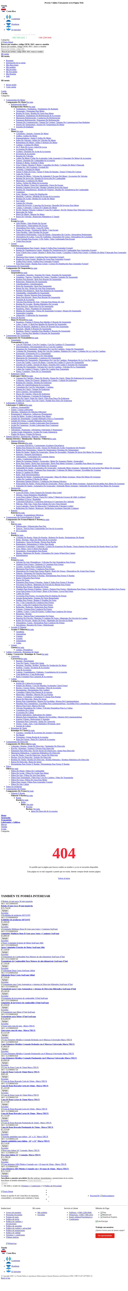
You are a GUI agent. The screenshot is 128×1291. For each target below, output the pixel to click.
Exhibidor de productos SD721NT (15, 920)
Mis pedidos (11, 67)
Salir (8, 76)
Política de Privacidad (53, 1186)
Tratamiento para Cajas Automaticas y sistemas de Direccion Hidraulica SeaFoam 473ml (38, 989)
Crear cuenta (11, 87)
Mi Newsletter (11, 72)
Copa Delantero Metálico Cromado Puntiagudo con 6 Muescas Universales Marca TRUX (39, 1058)
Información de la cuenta (16, 63)
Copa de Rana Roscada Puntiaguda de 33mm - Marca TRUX (27, 1127)
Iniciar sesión (11, 85)
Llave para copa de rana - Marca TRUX (18, 1030)
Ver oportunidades (105, 1236)
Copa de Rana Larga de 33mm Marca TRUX (20, 1100)
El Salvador (16, 30)
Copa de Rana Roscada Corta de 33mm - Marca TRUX (24, 1086)
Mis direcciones (12, 65)
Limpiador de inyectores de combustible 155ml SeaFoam (25, 1003)
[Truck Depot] (7, 1191)
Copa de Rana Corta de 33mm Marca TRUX (20, 1072)
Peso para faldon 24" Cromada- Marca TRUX (21, 1155)
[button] (64, 9)
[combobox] (12, 49)
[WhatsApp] (11, 1243)
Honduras (15, 24)
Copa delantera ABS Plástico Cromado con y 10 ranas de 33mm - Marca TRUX (35, 1169)
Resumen (9, 60)
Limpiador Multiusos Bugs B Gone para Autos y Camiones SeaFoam (30, 933)
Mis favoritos (11, 69)
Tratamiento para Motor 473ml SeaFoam (18, 1016)
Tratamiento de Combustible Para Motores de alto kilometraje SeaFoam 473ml (34, 961)
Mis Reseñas (11, 74)
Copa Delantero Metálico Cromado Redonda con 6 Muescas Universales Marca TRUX (38, 1044)
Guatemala (15, 19)
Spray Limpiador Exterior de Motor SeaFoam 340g (23, 947)
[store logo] (7, 42)
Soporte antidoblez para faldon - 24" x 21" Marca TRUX (25, 1141)
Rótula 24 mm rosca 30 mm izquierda (17, 906)
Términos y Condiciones (30, 1186)
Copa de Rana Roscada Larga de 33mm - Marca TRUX (25, 1113)
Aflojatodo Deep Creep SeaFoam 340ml (18, 975)
